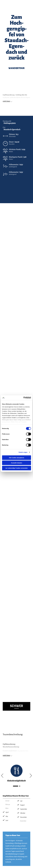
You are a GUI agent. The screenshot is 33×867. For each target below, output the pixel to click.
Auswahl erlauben (16, 463)
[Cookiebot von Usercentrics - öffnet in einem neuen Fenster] (23, 398)
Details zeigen (23, 452)
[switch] (28, 434)
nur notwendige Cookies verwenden (16, 468)
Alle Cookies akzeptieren (16, 457)
